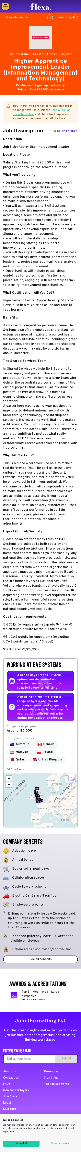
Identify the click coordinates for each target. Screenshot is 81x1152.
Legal (7, 1103)
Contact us (11, 1078)
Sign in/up (51, 1078)
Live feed (10, 1109)
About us (9, 1071)
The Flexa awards (56, 1084)
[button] (37, 788)
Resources (51, 1071)
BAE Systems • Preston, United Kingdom (40, 54)
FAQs (6, 1084)
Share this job (65, 17)
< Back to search (16, 17)
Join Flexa (10, 1096)
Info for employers (16, 1090)
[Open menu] (5, 6)
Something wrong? (65, 131)
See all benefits (40, 959)
